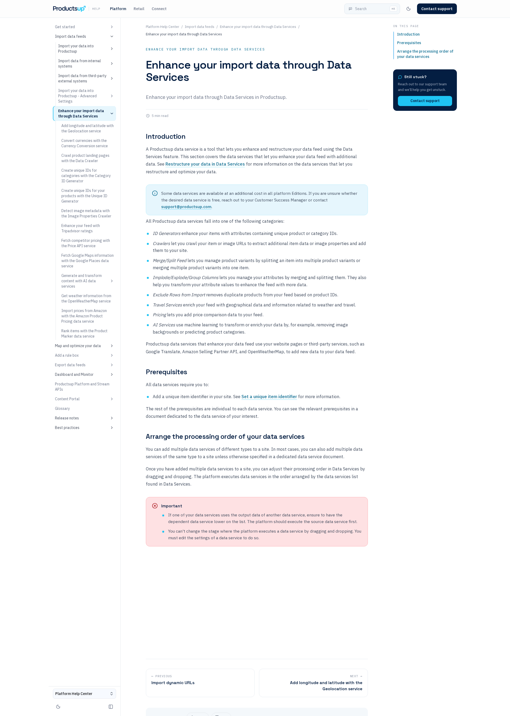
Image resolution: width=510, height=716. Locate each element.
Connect (159, 8)
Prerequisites (166, 372)
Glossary (62, 408)
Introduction (165, 136)
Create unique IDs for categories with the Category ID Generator (86, 175)
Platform (118, 8)
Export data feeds (70, 365)
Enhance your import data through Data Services (81, 113)
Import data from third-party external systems (82, 78)
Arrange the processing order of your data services (225, 436)
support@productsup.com (186, 206)
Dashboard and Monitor (74, 374)
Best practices (67, 427)
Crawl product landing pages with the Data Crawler (85, 158)
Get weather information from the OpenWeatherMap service (86, 298)
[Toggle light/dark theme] (408, 8)
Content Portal (67, 399)
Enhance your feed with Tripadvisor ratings (80, 228)
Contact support (425, 100)
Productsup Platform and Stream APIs (82, 387)
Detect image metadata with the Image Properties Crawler (86, 213)
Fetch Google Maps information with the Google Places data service (87, 260)
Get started (65, 26)
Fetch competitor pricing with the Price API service (85, 243)
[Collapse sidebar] (110, 706)
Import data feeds (70, 36)
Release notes (67, 418)
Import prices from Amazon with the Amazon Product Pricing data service (84, 316)
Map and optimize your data (78, 345)
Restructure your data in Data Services (205, 164)
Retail (139, 8)
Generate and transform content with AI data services (81, 281)
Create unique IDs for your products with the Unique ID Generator (84, 196)
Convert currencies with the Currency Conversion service (84, 143)
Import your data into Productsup (76, 49)
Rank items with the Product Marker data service (84, 333)
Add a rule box (67, 355)
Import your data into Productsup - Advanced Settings (77, 96)
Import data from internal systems (79, 63)
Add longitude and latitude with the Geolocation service (87, 128)
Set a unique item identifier (269, 396)
